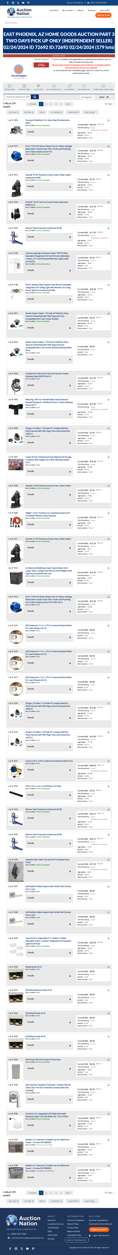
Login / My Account (98, 3)
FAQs (50, 1231)
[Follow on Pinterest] (28, 3)
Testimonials (53, 1227)
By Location (67, 10)
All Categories (86, 97)
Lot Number (55, 112)
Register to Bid (103, 15)
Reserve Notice (73, 1231)
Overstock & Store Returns (100, 1224)
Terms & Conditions (75, 1220)
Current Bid (72, 112)
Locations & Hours (56, 1224)
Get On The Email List (75, 3)
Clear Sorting (89, 112)
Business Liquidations (98, 1220)
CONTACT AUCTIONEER (41, 64)
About (80, 10)
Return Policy (73, 1224)
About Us (52, 1220)
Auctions (54, 10)
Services (91, 10)
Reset (102, 97)
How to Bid (104, 10)
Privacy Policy (73, 1227)
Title (41, 112)
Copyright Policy (74, 1235)
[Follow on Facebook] (8, 3)
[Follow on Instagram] (13, 3)
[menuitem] (54, 10)
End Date (27, 112)
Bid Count (12, 112)
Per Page (108, 104)
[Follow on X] (18, 3)
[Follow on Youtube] (23, 3)
